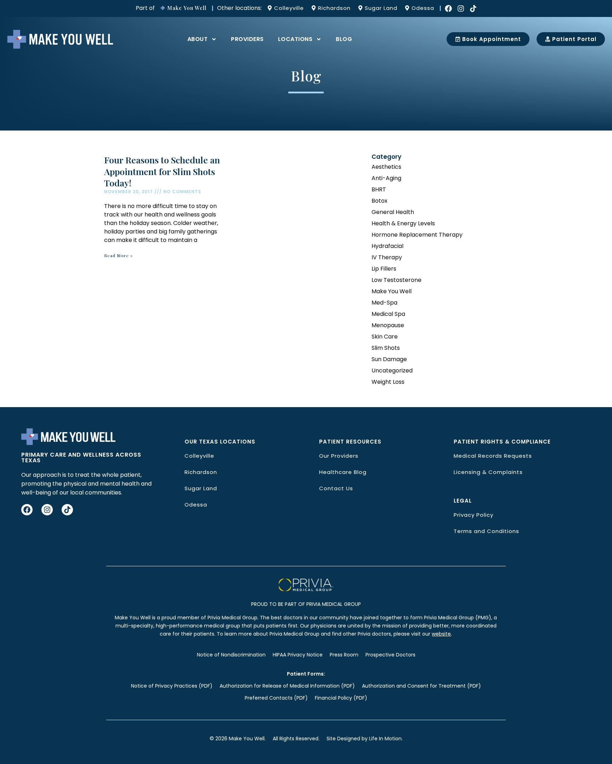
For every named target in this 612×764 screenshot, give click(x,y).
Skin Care (385, 336)
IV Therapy (387, 257)
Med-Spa (384, 303)
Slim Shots (386, 348)
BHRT (379, 189)
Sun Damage (389, 359)
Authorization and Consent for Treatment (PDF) (421, 685)
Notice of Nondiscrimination (231, 654)
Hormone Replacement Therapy (417, 235)
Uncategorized (392, 370)
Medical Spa (388, 314)
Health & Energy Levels (403, 223)
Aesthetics (386, 167)
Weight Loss (388, 382)
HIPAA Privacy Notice (298, 654)
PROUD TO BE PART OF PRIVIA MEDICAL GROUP (306, 604)
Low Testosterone (396, 280)
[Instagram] (460, 8)
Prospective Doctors (390, 654)
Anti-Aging (386, 178)
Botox (379, 201)
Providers (247, 39)
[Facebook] (448, 8)
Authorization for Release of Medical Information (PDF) (287, 685)
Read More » (118, 255)
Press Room (344, 654)
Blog (344, 39)
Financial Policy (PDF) (341, 697)
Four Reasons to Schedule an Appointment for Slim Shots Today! (162, 171)
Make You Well (392, 291)
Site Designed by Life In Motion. (365, 738)
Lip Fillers (384, 269)
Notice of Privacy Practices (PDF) (171, 685)
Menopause (388, 325)
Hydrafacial (387, 246)
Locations (295, 39)
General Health (393, 212)
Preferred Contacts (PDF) (276, 697)
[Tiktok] (473, 8)
